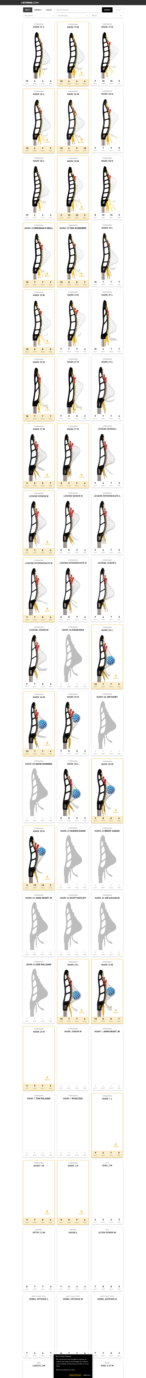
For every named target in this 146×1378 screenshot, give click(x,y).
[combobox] (39, 15)
